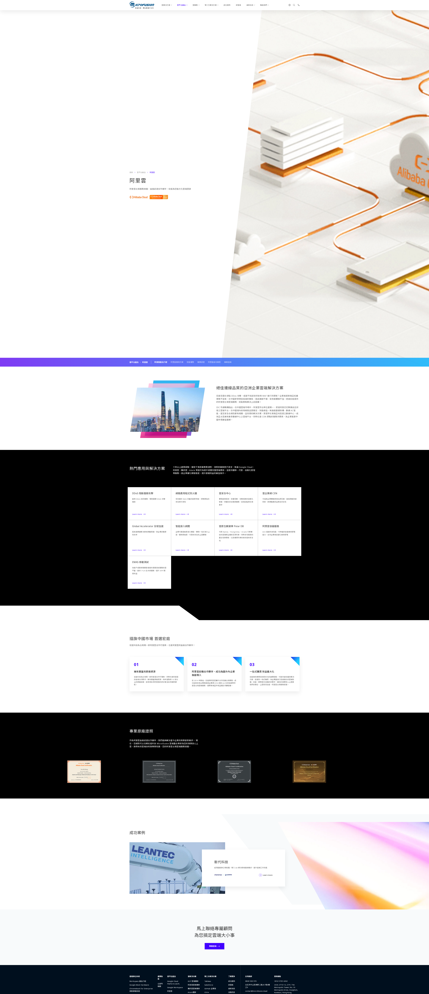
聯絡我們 (263, 5)
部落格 (238, 5)
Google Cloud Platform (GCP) (173, 982)
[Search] (294, 5)
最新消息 (249, 5)
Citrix (206, 992)
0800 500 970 (251, 981)
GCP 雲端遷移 (193, 981)
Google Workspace (175, 987)
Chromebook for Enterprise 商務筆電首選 (141, 989)
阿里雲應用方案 (177, 362)
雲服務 (195, 5)
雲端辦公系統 (134, 976)
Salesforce (208, 985)
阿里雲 (169, 991)
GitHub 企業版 (210, 988)
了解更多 (231, 976)
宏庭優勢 (190, 362)
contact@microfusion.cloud (256, 991)
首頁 (131, 172)
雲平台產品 (181, 5)
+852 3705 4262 (281, 981)
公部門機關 (160, 985)
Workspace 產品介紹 (137, 981)
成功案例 (227, 5)
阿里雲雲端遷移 (194, 985)
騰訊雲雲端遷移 (194, 988)
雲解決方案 (166, 5)
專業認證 (201, 362)
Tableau (207, 981)
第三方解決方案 (211, 5)
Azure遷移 (192, 992)
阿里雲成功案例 (214, 362)
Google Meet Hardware (139, 985)
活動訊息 (231, 992)
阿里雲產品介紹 (160, 362)
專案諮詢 (227, 362)
